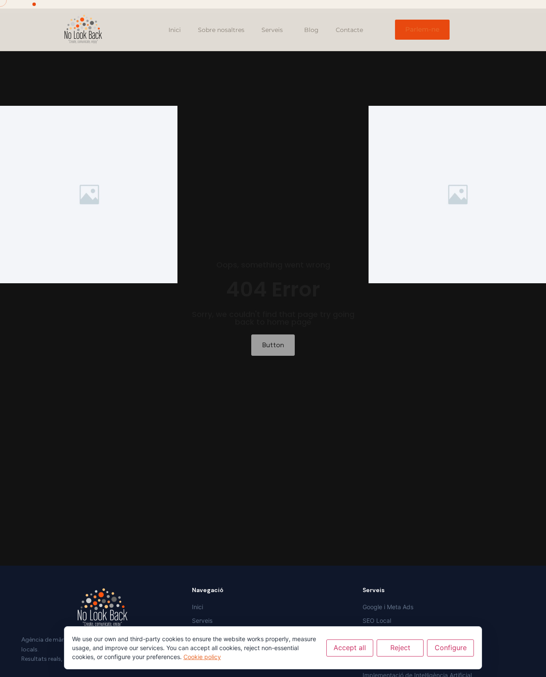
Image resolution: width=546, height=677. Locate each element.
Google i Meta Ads (388, 606)
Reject (400, 647)
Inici (174, 30)
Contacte (349, 30)
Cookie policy (202, 656)
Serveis (272, 30)
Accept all (350, 647)
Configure (451, 647)
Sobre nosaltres (221, 30)
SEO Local (377, 620)
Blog (311, 30)
